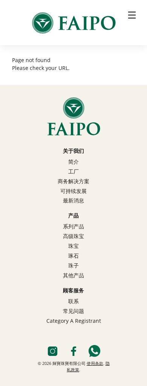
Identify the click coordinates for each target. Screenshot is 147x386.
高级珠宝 (73, 236)
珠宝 (73, 246)
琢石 (73, 256)
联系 (73, 301)
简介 (73, 162)
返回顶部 (73, 376)
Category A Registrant (73, 321)
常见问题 (73, 311)
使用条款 (95, 364)
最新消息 (73, 201)
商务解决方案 (73, 181)
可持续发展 (73, 191)
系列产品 (73, 226)
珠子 (73, 266)
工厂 (73, 172)
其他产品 (73, 275)
